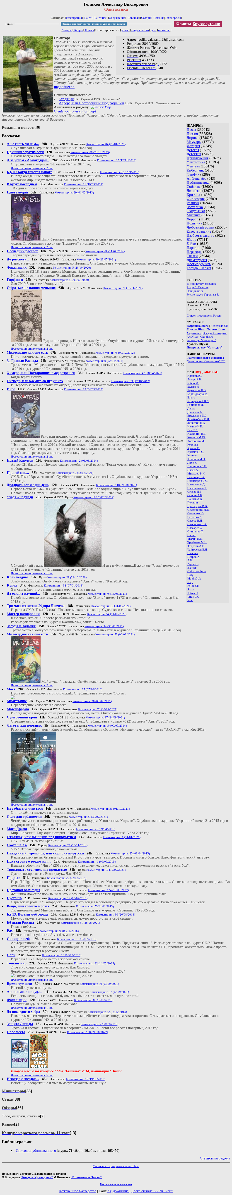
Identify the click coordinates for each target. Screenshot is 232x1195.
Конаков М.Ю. (196, 437)
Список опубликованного (36, 1150)
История (193, 146)
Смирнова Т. (195, 531)
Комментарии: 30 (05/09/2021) (92, 701)
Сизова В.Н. (195, 520)
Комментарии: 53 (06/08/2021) (115, 634)
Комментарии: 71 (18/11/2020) (123, 288)
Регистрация (74, 17)
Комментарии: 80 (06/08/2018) (93, 1000)
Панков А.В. (195, 499)
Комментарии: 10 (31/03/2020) (110, 606)
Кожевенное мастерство (77, 1191)
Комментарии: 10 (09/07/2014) (107, 725)
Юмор (191, 239)
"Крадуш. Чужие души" (37, 1177)
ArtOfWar (192, 336)
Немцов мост (195, 291)
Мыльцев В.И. (196, 473)
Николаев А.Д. (196, 484)
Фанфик (193, 174)
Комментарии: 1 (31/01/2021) (121, 837)
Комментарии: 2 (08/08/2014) (79, 460)
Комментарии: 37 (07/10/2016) (82, 689)
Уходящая (66, 99)
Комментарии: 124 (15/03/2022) (108, 890)
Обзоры (146, 17)
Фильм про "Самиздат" (201, 340)
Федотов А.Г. (195, 546)
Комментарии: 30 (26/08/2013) (115, 914)
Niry (190, 582)
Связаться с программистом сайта (116, 1166)
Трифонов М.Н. (197, 542)
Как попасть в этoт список (116, 1184)
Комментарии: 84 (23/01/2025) (106, 144)
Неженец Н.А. (196, 477)
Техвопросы (173, 17)
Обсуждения (117, 17)
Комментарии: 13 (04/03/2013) (83, 389)
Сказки (192, 256)
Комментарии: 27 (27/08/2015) (66, 878)
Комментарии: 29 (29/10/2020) (67, 577)
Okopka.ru (206, 336)
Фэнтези (193, 166)
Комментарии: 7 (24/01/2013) (95, 906)
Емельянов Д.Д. (197, 415)
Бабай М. (193, 383)
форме (125, 30)
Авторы (67, 30)
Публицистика (198, 182)
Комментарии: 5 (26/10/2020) (72, 267)
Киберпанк (195, 170)
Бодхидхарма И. (197, 394)
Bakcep (192, 567)
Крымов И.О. (195, 451)
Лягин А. (192, 470)
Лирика (192, 138)
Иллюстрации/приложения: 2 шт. (32, 168)
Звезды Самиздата (215, 333)
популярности (140, 30)
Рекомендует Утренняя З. (203, 294)
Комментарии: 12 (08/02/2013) (67, 898)
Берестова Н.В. (196, 390)
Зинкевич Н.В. (196, 423)
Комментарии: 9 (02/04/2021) (104, 361)
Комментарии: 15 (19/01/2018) (85, 1079)
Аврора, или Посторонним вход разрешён (91, 103)
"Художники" (118, 1191)
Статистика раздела (215, 1158)
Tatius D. (192, 593)
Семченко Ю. (195, 513)
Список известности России (204, 315)
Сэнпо (191, 535)
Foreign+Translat (199, 268)
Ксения (192, 455)
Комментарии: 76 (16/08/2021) (107, 593)
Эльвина (192, 553)
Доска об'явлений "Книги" (152, 1191)
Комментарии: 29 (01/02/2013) (74, 192)
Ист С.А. (192, 430)
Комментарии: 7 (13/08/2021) (74, 473)
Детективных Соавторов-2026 (206, 361)
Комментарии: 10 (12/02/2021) (106, 869)
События (194, 186)
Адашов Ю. (194, 375)
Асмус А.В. (194, 379)
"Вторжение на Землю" (86, 1177)
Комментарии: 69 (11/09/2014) (105, 251)
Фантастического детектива (205, 357)
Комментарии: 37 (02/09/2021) (109, 992)
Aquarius (192, 564)
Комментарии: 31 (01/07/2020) (69, 279)
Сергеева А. (194, 517)
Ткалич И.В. (195, 538)
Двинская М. (195, 412)
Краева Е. (193, 448)
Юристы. (198, 24)
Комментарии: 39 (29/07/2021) (96, 259)
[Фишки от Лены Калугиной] (12, 698)
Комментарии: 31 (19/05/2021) (83, 184)
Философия (196, 199)
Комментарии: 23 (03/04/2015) (130, 853)
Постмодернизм (199, 264)
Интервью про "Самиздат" (204, 347)
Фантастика (196, 162)
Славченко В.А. (197, 524)
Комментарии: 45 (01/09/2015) (119, 172)
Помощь (159, 17)
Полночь (192, 502)
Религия (193, 203)
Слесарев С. (195, 528)
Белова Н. (193, 386)
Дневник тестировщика (201, 283)
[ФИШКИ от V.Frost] (39, 1067)
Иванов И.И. (195, 426)
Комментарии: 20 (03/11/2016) (59, 931)
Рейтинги (100, 17)
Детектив (194, 154)
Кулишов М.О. (196, 459)
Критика (193, 195)
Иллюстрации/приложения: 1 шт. (32, 573)
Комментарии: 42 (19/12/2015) (107, 1012)
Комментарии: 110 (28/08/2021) (116, 485)
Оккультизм (196, 211)
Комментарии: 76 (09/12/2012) (115, 352)
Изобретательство (200, 235)
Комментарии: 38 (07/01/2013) (63, 585)
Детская (193, 150)
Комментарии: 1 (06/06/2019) (97, 861)
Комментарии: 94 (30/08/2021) (104, 626)
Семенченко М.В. (198, 509)
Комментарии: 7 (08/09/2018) (99, 1024)
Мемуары (194, 142)
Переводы (194, 252)
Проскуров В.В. (197, 506)
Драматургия (197, 260)
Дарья (191, 408)
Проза (191, 129)
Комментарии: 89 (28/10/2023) (90, 152)
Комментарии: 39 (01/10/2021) (110, 808)
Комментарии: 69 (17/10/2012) (130, 381)
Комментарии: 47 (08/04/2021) (142, 373)
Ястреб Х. (193, 556)
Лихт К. (192, 462)
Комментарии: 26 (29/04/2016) (95, 829)
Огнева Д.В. (194, 491)
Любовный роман (200, 227)
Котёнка (192, 444)
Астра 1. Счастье (197, 287)
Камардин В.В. (196, 433)
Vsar (190, 600)
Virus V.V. (193, 596)
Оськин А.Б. (194, 495)
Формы (89, 30)
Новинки (133, 17)
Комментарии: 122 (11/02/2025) (94, 963)
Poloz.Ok (193, 585)
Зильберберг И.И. (198, 419)
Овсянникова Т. (197, 488)
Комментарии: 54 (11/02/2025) (106, 614)
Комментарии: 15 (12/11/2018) (116, 160)
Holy (190, 575)
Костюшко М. (196, 441)
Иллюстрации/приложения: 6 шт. (32, 1075)
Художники (194, 333)
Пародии (194, 248)
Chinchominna (196, 571)
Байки (191, 244)
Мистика (194, 215)
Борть (191, 397)
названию (164, 30)
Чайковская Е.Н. (197, 549)
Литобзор (194, 191)
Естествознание (199, 231)
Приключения (197, 158)
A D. (190, 560)
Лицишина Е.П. (197, 466)
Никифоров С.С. (197, 480)
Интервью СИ (219, 325)
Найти (88, 17)
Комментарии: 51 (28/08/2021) (80, 922)
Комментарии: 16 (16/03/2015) (61, 955)
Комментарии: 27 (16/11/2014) (67, 845)
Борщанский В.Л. (198, 401)
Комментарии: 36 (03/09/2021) (99, 983)
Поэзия (192, 134)
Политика (194, 223)
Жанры (78, 30)
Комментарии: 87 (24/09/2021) (105, 717)
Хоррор (192, 219)
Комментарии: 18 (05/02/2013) (76, 939)
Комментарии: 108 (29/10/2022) (87, 1032)
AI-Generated (196, 178)
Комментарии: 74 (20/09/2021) (97, 709)
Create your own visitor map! (75, 111)
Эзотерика (195, 207)
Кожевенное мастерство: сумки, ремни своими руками (94, 24)
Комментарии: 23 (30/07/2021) (88, 816)
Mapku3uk (194, 578)
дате (153, 30)
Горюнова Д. (195, 404)
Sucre (190, 589)
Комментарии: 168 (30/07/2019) (93, 497)
